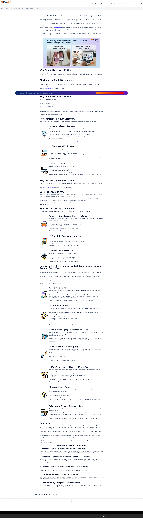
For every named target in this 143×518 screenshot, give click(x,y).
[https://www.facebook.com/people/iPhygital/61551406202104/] (103, 516)
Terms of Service (97, 512)
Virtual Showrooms (119, 3)
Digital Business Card (54, 512)
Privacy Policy (88, 512)
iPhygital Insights (52, 494)
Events (82, 512)
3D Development (75, 512)
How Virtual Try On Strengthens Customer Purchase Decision (125, 500)
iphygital (44, 494)
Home (2, 8)
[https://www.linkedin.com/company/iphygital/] (105, 516)
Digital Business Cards (106, 3)
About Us (132, 3)
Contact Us (139, 3)
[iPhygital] (6, 2)
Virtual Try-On (95, 3)
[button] (109, 93)
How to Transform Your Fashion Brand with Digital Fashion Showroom (19, 500)
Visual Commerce (44, 512)
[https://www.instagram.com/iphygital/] (107, 516)
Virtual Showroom (65, 512)
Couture (127, 3)
